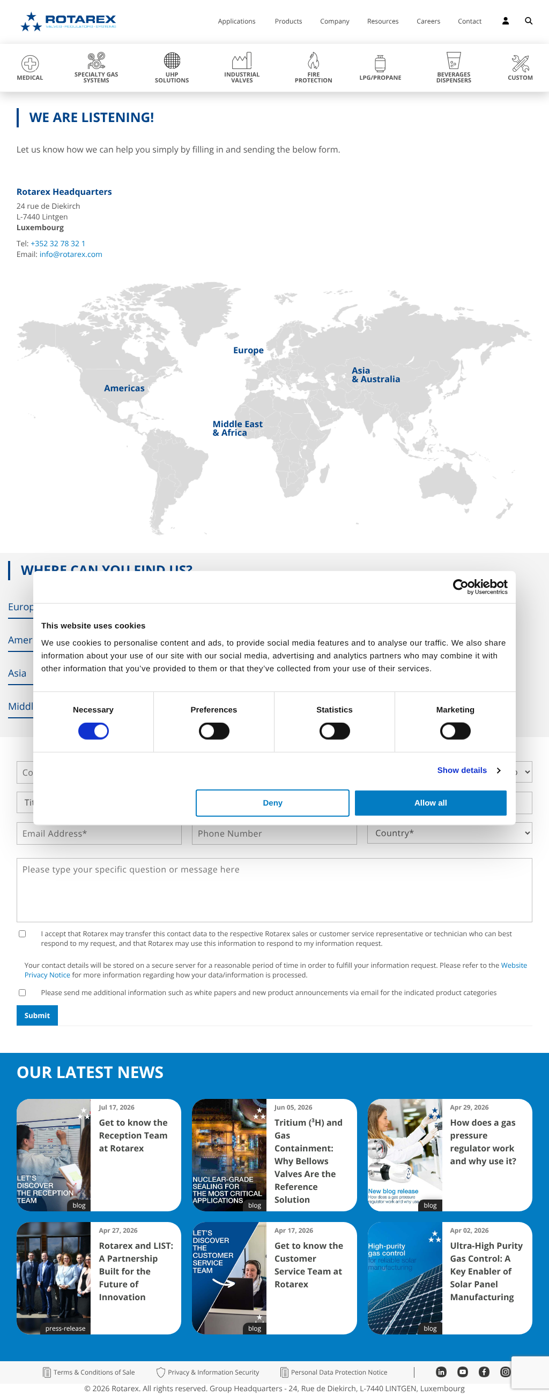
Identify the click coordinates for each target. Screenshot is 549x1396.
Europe (248, 350)
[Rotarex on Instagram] (505, 1374)
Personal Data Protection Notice (339, 1372)
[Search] (528, 22)
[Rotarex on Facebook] (484, 1374)
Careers (428, 22)
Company (334, 22)
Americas (124, 388)
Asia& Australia (376, 375)
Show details (462, 770)
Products (288, 22)
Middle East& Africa (237, 428)
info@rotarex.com (71, 254)
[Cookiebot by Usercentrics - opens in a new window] (461, 587)
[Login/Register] (505, 22)
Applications (237, 22)
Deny (273, 802)
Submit (37, 1015)
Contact (469, 22)
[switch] (214, 731)
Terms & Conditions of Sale (94, 1372)
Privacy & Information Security (213, 1372)
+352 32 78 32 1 (58, 244)
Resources (383, 22)
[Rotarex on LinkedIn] (441, 1374)
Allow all (430, 802)
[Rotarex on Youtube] (462, 1374)
